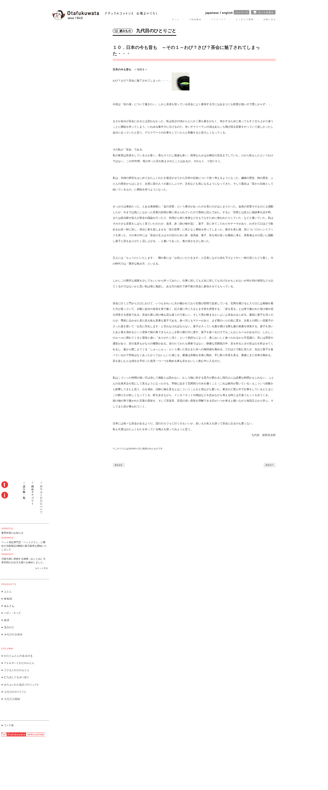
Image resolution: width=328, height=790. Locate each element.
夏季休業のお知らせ (12, 533)
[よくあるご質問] (244, 19)
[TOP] (175, 19)
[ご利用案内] (195, 19)
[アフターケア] (218, 19)
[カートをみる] (263, 13)
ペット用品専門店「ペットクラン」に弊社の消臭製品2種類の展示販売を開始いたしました (24, 546)
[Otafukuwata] (104, 19)
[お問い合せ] (269, 19)
